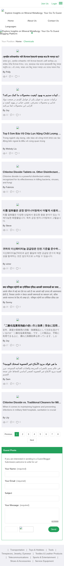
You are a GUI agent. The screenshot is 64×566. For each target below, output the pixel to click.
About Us (32, 20)
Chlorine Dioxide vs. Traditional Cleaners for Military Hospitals (32, 402)
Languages (10, 26)
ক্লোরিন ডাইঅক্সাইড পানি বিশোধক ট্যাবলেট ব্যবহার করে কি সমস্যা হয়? (31, 56)
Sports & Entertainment (44, 557)
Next (32, 440)
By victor (7, 264)
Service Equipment (44, 561)
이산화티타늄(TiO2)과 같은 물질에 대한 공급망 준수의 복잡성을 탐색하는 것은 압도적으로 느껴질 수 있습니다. (32, 254)
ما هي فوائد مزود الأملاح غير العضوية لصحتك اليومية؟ (30, 364)
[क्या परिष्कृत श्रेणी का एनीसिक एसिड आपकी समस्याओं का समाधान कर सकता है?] (32, 281)
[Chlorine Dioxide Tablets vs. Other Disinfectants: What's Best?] (32, 166)
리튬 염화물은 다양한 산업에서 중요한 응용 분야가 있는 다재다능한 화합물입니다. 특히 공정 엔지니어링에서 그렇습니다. (32, 217)
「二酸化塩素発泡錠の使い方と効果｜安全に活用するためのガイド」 (32, 325)
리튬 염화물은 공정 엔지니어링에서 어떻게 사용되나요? (32, 210)
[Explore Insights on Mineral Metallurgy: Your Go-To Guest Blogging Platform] (32, 13)
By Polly (7, 72)
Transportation (17, 550)
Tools (51, 550)
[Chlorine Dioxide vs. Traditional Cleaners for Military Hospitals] (32, 396)
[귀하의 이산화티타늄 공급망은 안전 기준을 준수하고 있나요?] (32, 243)
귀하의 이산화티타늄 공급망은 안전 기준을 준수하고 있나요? (32, 248)
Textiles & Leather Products (48, 553)
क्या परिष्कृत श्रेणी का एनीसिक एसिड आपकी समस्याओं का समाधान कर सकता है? (32, 287)
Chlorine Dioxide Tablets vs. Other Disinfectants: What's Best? (32, 172)
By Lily (6, 417)
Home (11, 20)
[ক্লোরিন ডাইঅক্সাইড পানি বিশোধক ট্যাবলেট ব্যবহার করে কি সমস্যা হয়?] (32, 51)
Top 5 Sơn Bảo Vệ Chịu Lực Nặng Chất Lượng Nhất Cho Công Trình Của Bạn (32, 133)
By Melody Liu (10, 148)
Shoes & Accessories (20, 561)
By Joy (6, 110)
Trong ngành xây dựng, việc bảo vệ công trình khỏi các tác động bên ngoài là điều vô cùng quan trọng (31, 139)
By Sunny (7, 302)
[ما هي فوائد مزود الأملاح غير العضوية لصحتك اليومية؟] (32, 358)
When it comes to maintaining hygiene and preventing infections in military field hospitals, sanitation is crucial (29, 408)
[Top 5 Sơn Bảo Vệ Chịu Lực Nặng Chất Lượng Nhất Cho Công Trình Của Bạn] (32, 127)
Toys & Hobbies (37, 550)
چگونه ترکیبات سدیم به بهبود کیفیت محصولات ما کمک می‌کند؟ (32, 95)
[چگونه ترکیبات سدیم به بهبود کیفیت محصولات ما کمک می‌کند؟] (32, 89)
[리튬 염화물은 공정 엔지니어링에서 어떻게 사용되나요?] (32, 204)
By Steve (7, 225)
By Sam (6, 379)
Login (54, 3)
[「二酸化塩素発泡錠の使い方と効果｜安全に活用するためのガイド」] (32, 319)
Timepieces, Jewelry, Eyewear (17, 553)
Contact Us (53, 20)
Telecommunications (18, 557)
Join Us (44, 3)
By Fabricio (8, 187)
